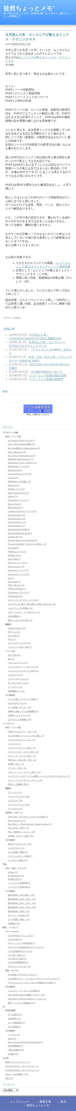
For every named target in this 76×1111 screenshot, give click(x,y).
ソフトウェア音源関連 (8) (19, 883)
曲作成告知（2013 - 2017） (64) (22, 903)
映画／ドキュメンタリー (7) (17, 1062)
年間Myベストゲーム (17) (19, 715)
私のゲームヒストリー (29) (19, 844)
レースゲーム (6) (15, 687)
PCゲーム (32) (14, 632)
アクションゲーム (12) (18, 663)
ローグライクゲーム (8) (18, 683)
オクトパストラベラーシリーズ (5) (23, 600)
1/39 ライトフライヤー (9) (19, 966)
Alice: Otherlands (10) (17, 452)
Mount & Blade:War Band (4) (20, 533)
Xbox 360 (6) (13, 636)
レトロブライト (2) (16, 848)
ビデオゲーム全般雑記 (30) (19, 719)
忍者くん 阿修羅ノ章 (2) (18, 784)
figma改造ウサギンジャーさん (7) (22, 974)
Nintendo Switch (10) (17, 628)
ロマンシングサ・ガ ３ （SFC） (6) (23, 752)
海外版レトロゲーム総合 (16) (20, 836)
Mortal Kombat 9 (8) (16, 515)
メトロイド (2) (14, 744)
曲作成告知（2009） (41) (19, 911)
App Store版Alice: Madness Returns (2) (24, 448)
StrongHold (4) (14, 582)
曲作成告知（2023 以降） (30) (21, 895)
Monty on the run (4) (16, 820)
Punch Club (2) (14, 559)
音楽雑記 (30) (14, 923)
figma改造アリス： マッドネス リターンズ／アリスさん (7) (34, 978)
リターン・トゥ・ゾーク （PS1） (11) (24, 772)
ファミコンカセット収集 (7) (20, 856)
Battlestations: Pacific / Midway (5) (22, 463)
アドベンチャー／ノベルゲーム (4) (23, 667)
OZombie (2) (13, 548)
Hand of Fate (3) (15, 504)
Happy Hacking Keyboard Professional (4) (25, 1042)
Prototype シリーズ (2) (17, 563)
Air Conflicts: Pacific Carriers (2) (21, 440)
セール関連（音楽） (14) (19, 919)
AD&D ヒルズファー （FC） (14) (22, 732)
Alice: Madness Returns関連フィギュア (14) (26, 995)
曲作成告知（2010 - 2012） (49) (22, 907)
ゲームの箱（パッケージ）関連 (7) (23, 699)
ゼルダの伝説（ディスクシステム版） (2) (26, 736)
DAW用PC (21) (14, 1018)
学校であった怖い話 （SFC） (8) (22, 760)
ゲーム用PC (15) (15, 1014)
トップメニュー (20, 1101)
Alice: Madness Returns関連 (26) (21, 444)
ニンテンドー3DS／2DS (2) (20, 647)
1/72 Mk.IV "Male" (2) (17, 959)
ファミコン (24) (15, 792)
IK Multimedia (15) (16, 876)
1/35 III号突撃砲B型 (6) (18, 962)
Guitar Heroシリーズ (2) (18, 500)
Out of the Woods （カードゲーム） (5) (22, 1066)
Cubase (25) (13, 872)
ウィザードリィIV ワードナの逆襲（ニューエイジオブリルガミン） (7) (39, 776)
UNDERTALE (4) (15, 596)
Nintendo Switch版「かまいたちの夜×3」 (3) (27, 544)
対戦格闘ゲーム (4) (16, 691)
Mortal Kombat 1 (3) (16, 526)
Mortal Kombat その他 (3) (19, 529)
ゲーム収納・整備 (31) (18, 852)
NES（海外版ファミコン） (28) (21, 832)
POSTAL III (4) (14, 555)
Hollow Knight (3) (15, 507)
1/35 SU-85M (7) (15, 939)
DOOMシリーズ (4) (16, 489)
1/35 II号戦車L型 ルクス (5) (20, 951)
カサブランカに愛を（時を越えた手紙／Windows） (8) (31, 604)
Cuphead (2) (13, 478)
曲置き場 (45, 1101)
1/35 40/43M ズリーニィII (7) (20, 935)
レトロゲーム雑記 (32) (18, 860)
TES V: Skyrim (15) (16, 585)
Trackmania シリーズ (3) (18, 592)
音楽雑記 (17, 318)
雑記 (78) (9, 1078)
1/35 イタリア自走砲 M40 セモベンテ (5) (25, 947)
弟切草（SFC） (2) (16, 764)
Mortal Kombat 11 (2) (17, 522)
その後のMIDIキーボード (47, 371)
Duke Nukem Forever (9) (18, 493)
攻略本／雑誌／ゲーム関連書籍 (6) (23, 711)
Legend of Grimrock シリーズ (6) (22, 511)
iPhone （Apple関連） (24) (16, 1074)
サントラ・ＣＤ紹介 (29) (19, 915)
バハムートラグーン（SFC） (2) (22, 748)
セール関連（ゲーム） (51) (19, 707)
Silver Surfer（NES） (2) (18, 828)
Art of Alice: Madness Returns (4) (21, 455)
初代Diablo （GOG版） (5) (19, 481)
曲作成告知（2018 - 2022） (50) (22, 899)
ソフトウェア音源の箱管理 (46, 379)
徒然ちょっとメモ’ (38, 1105)
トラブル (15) (14, 1035)
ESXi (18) (12, 1039)
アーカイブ (9, 1084)
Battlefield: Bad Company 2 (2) (21, 459)
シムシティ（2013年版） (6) (20, 608)
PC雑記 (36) (13, 1054)
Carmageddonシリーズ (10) (19, 474)
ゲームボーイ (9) (15, 808)
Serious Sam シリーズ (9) (18, 574)
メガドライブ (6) (15, 800)
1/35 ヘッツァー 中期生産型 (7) (21, 943)
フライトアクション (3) (18, 679)
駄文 (63, 1101)
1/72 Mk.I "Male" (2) (16, 955)
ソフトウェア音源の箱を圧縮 (47, 375)
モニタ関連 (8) (14, 1027)
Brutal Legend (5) (15, 470)
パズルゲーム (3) (15, 675)
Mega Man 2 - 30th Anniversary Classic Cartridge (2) (29, 824)
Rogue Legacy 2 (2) (16, 566)
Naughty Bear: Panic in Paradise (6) (22, 540)
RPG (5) (11, 659)
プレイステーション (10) (19, 804)
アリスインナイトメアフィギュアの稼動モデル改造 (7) (32, 983)
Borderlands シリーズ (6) (18, 466)
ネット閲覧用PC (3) (16, 1023)
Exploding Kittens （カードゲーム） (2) (22, 1070)
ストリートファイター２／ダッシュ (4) (25, 780)
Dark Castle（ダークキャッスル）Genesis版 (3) (28, 817)
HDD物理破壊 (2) (15, 1046)
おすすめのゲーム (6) (17, 703)
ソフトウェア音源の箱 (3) (19, 887)
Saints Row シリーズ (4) (18, 570)
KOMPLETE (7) (15, 879)
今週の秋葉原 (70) (16, 1050)
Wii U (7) (12, 639)
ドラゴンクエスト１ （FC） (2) (21, 740)
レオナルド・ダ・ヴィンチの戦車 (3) (24, 991)
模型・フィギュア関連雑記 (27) (21, 1003)
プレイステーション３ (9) (19, 643)
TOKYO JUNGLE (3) (17, 589)
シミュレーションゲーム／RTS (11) (23, 671)
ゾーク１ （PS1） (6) (17, 768)
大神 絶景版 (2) (14, 616)
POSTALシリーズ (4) (17, 551)
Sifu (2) (11, 578)
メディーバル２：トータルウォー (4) (24, 612)
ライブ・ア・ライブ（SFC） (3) (22, 756)
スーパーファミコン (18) (19, 796)
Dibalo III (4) (13, 485)
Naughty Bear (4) (15, 537)
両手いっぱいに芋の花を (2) (20, 620)
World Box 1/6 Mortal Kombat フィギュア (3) (27, 999)
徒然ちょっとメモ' (29, 8)
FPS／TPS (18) (14, 655)
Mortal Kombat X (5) (16, 519)
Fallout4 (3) (13, 496)
